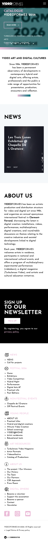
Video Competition (15, 379)
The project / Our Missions (19, 469)
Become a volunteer (16, 494)
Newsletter (12, 505)
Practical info (13, 390)
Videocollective (14, 454)
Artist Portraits (14, 452)
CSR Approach (13, 480)
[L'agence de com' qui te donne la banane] (12, 537)
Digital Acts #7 (14, 387)
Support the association (18, 497)
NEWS (10, 360)
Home (10, 373)
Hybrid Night (13, 382)
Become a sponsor (15, 500)
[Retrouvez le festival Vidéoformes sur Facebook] (7, 513)
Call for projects (14, 363)
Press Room (12, 483)
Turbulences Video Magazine (20, 449)
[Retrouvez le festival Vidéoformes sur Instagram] (17, 513)
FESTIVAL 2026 (18, 368)
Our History (12, 472)
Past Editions (13, 393)
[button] (9, 167)
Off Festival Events (16, 406)
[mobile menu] (44, 4)
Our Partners (13, 478)
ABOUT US (12, 418)
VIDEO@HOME (15, 433)
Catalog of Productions (18, 457)
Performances (13, 385)
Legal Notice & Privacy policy (18, 530)
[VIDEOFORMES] (12, 4)
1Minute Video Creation (18, 427)
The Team (11, 475)
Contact (10, 502)
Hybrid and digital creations (20, 424)
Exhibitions (12, 376)
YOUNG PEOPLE (19, 413)
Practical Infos (13, 421)
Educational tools (15, 438)
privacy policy (11, 332)
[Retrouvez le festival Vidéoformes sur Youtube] (28, 513)
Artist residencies (15, 435)
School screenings (15, 430)
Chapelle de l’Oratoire (17, 404)
